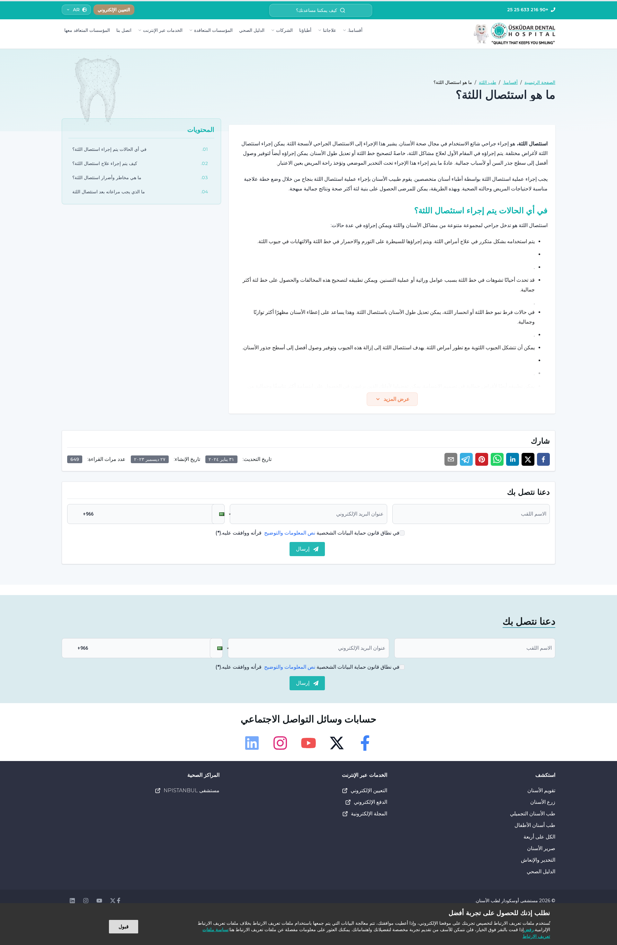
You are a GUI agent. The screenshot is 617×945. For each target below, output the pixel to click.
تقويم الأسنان (541, 790)
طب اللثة (487, 82)
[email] (450, 459)
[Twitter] (336, 743)
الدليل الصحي (251, 30)
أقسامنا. (355, 30)
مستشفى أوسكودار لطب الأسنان (507, 901)
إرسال (302, 549)
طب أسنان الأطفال (534, 825)
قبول (124, 926)
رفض (529, 929)
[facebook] (543, 459)
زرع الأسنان (542, 802)
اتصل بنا (123, 30)
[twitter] (528, 459)
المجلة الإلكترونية (369, 814)
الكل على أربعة (539, 837)
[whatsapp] (497, 459)
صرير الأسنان (541, 848)
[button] (218, 514)
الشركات (284, 30)
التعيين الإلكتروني (369, 790)
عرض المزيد (397, 399)
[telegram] (466, 459)
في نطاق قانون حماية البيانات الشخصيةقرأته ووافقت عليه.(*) (307, 533)
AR (76, 10)
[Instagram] (280, 743)
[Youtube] (308, 743)
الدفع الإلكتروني (370, 802)
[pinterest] (481, 459)
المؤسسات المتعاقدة (213, 30)
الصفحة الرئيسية (539, 82)
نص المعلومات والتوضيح (289, 533)
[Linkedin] (252, 743)
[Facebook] (365, 743)
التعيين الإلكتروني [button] (114, 10)
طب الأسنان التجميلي (532, 814)
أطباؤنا (305, 30)
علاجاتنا (329, 30)
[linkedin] (512, 459)
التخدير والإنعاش (538, 860)
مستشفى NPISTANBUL (191, 790)
